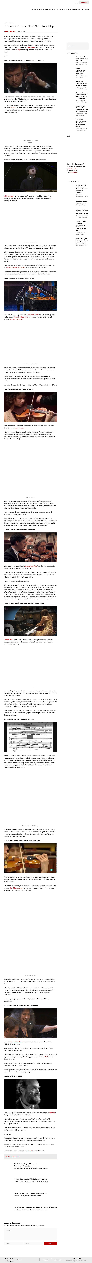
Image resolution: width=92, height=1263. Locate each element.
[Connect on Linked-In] (34, 1260)
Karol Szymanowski (16, 888)
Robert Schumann (16, 319)
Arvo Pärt (52, 1113)
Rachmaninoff (8, 640)
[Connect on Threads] (37, 1260)
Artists (41, 9)
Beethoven (31, 47)
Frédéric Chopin (9, 196)
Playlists (11, 23)
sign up (30, 1151)
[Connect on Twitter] (27, 1260)
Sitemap (76, 1262)
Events (86, 9)
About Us (46, 1260)
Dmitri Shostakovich (17, 1042)
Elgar (19, 50)
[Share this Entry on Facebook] (60, 37)
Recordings (73, 9)
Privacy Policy (76, 1258)
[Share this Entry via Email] (60, 31)
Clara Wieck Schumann (21, 317)
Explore (80, 9)
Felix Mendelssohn (33, 315)
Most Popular (64, 9)
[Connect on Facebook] (24, 1260)
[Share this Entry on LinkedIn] (60, 43)
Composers (34, 9)
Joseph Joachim (19, 428)
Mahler (47, 1057)
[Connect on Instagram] (30, 1260)
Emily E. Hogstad (10, 31)
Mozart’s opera (16, 268)
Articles (56, 9)
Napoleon (13, 108)
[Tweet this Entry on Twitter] (60, 40)
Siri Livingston (73, 169)
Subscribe (84, 2)
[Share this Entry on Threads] (60, 46)
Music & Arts (49, 9)
